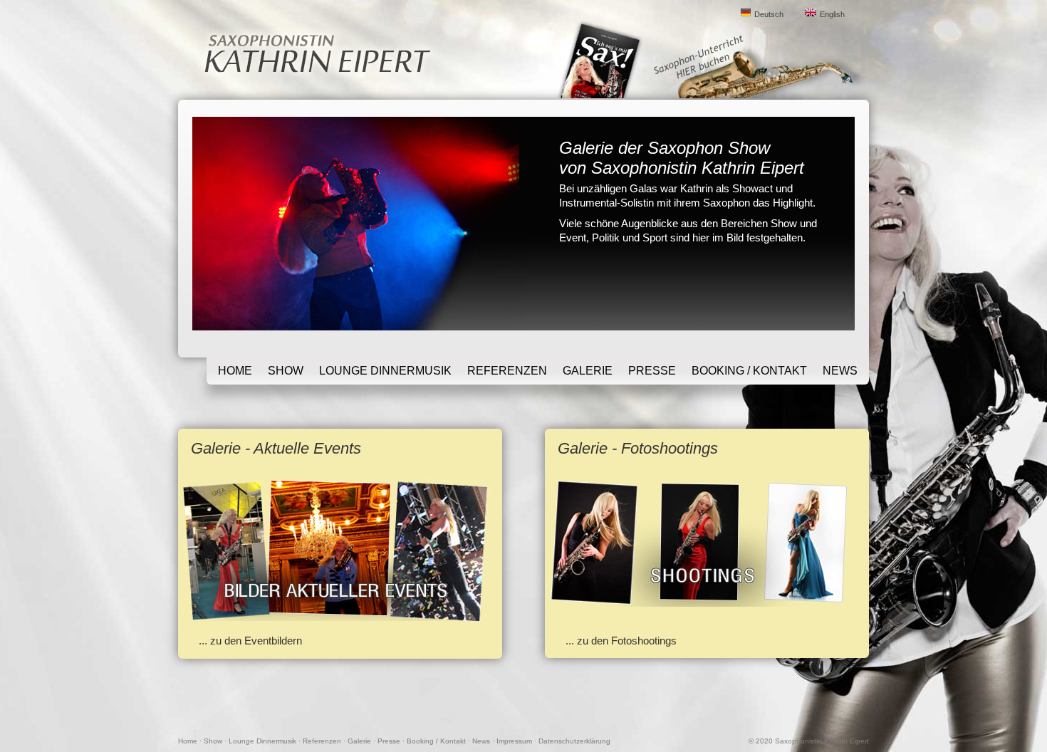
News (840, 371)
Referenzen (507, 371)
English (832, 14)
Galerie (588, 371)
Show (285, 371)
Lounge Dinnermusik (385, 371)
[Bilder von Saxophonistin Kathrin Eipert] (336, 617)
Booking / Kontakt (749, 371)
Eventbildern (273, 640)
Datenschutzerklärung (574, 741)
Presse (652, 371)
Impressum (514, 741)
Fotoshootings (644, 640)
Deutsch (768, 14)
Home (235, 371)
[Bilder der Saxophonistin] (702, 603)
